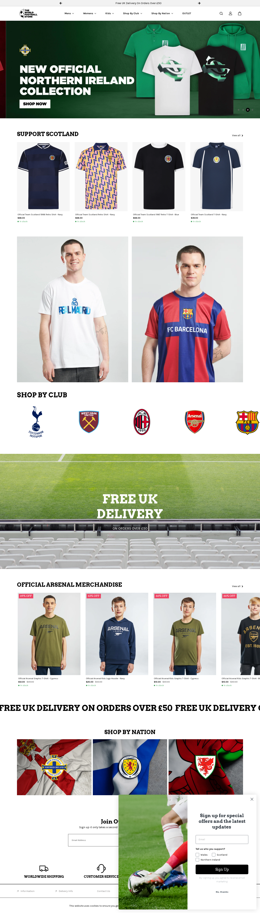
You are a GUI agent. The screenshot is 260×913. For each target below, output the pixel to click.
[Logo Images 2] (71, 421)
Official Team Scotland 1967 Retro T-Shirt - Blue (156, 214)
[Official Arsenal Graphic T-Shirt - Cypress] (49, 634)
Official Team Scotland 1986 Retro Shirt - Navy (40, 214)
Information (27, 891)
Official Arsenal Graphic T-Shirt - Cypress (38, 678)
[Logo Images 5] (229, 421)
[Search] (221, 13)
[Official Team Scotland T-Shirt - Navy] (216, 176)
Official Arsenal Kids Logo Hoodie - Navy (105, 678)
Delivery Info (66, 891)
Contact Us (103, 891)
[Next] (236, 635)
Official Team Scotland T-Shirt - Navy (209, 214)
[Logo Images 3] (124, 421)
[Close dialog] (252, 799)
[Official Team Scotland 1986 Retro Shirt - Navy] (43, 176)
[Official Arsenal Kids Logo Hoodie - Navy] (116, 634)
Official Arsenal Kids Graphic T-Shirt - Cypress (176, 678)
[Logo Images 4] (176, 421)
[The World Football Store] (28, 13)
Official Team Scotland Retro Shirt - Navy (95, 214)
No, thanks (222, 892)
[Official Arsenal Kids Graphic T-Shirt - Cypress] (184, 634)
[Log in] (230, 13)
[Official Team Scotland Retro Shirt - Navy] (101, 176)
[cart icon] (239, 13)
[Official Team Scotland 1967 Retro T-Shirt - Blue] (158, 176)
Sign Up (222, 869)
